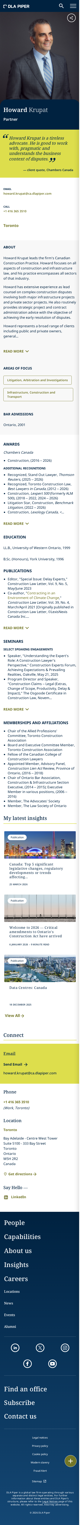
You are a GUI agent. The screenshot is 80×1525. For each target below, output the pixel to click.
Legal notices (40, 1437)
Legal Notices (50, 1501)
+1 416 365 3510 (14, 211)
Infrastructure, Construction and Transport (31, 394)
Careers (16, 1278)
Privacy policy (40, 1446)
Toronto (11, 225)
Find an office (25, 1389)
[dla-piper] (16, 6)
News (8, 1303)
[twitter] (40, 1348)
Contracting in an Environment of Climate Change (33, 595)
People (14, 1222)
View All (12, 1015)
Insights (16, 1264)
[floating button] (71, 1461)
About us (18, 1250)
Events (9, 1315)
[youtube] (52, 1363)
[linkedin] (15, 1348)
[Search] (61, 6)
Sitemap (37, 1481)
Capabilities (22, 1236)
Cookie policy (40, 1454)
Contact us (20, 1416)
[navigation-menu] (73, 6)
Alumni (10, 1326)
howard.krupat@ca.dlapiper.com (27, 193)
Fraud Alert (40, 1471)
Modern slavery (40, 1462)
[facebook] (27, 1363)
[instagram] (65, 1348)
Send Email (12, 1064)
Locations (12, 1291)
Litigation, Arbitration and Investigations (37, 380)
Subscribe (19, 1402)
